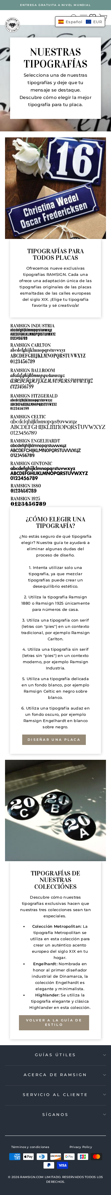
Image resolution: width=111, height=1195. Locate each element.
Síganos (55, 1114)
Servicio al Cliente (55, 1094)
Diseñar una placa (54, 740)
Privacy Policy (81, 1147)
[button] (80, 22)
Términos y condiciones (30, 1147)
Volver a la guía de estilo (54, 1022)
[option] (55, 5)
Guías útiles (55, 1054)
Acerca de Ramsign (55, 1074)
